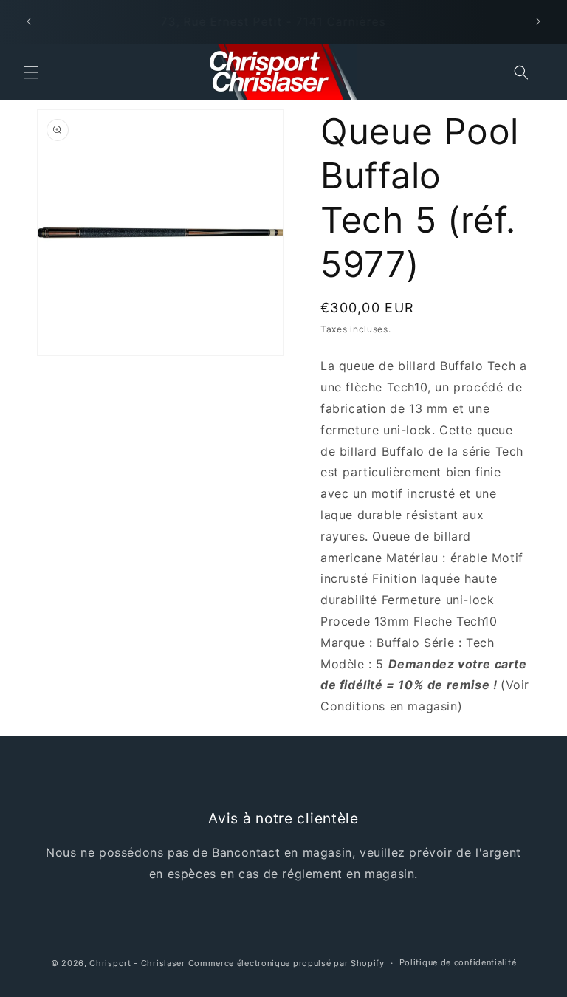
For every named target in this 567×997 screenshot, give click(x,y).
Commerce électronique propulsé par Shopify (286, 963)
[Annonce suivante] (538, 21)
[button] (31, 72)
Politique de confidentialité (458, 962)
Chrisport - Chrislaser (137, 963)
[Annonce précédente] (29, 21)
